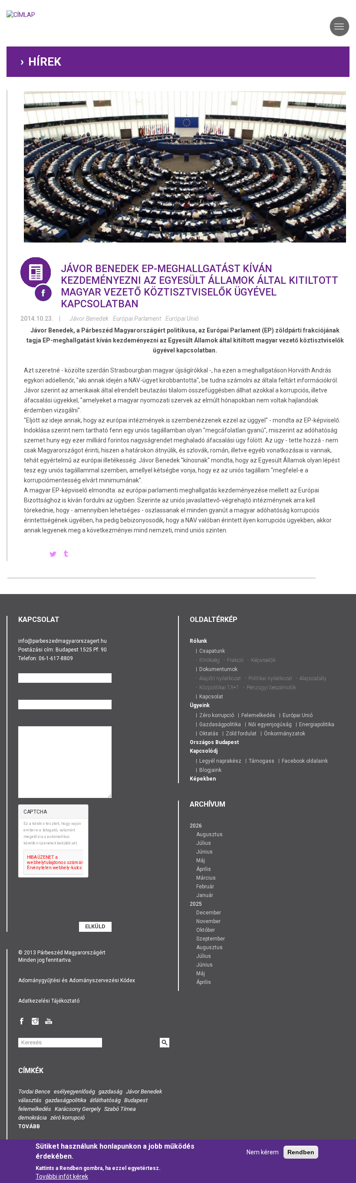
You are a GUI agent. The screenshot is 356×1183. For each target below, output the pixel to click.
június (204, 852)
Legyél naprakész (220, 761)
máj (200, 860)
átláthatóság (105, 1100)
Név (29, 669)
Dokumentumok (218, 669)
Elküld (95, 926)
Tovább (29, 1126)
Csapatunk (212, 651)
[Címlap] (21, 17)
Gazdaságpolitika (220, 724)
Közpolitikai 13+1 (219, 688)
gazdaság (110, 1091)
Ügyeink (200, 705)
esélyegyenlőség (74, 1091)
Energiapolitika (316, 724)
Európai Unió (182, 318)
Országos (202, 742)
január (204, 895)
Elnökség (209, 660)
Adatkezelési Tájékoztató (48, 1001)
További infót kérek (62, 1176)
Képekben (203, 779)
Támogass (261, 761)
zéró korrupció (67, 1117)
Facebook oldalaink (305, 761)
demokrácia (32, 1117)
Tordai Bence (34, 1091)
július (203, 843)
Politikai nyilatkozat (270, 678)
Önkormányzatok (284, 734)
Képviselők (263, 660)
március (206, 878)
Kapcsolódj (204, 751)
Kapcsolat (211, 697)
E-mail (32, 696)
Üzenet (33, 722)
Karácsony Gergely (78, 1109)
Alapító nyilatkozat (220, 678)
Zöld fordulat (241, 734)
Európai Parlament (137, 318)
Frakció (235, 660)
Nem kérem (263, 1152)
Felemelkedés (258, 715)
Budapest (227, 742)
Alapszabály (313, 678)
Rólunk (198, 641)
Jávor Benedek (89, 318)
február (205, 887)
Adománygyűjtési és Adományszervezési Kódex (76, 980)
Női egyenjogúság (270, 724)
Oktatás (208, 734)
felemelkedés (34, 1109)
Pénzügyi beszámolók (271, 688)
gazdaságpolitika (65, 1100)
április (203, 869)
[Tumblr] (66, 554)
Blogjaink (210, 770)
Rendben (300, 1152)
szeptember (210, 939)
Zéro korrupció (216, 715)
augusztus (209, 834)
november (208, 921)
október (205, 930)
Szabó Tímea (120, 1109)
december (208, 913)
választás (30, 1100)
